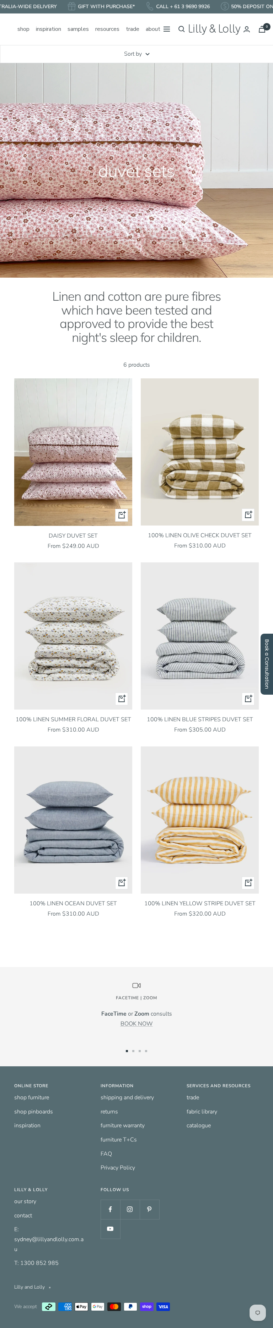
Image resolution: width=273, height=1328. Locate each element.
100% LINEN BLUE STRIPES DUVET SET (200, 719)
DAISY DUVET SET (73, 536)
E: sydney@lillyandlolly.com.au (49, 1239)
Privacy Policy (118, 1168)
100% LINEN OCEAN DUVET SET (73, 903)
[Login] (246, 29)
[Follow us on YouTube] (110, 1229)
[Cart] (262, 29)
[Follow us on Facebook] (110, 1209)
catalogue (199, 1125)
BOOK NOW (137, 1024)
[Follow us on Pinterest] (149, 1209)
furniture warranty (123, 1125)
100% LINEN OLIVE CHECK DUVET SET (200, 535)
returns (109, 1112)
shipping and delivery (127, 1097)
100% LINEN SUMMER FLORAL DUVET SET (73, 719)
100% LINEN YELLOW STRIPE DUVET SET (200, 903)
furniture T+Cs (119, 1140)
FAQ (106, 1154)
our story (25, 1201)
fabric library (202, 1112)
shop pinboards (33, 1112)
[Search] (181, 29)
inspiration (27, 1125)
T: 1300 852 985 (36, 1263)
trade (193, 1097)
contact (23, 1215)
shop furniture (31, 1097)
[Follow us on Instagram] (130, 1209)
